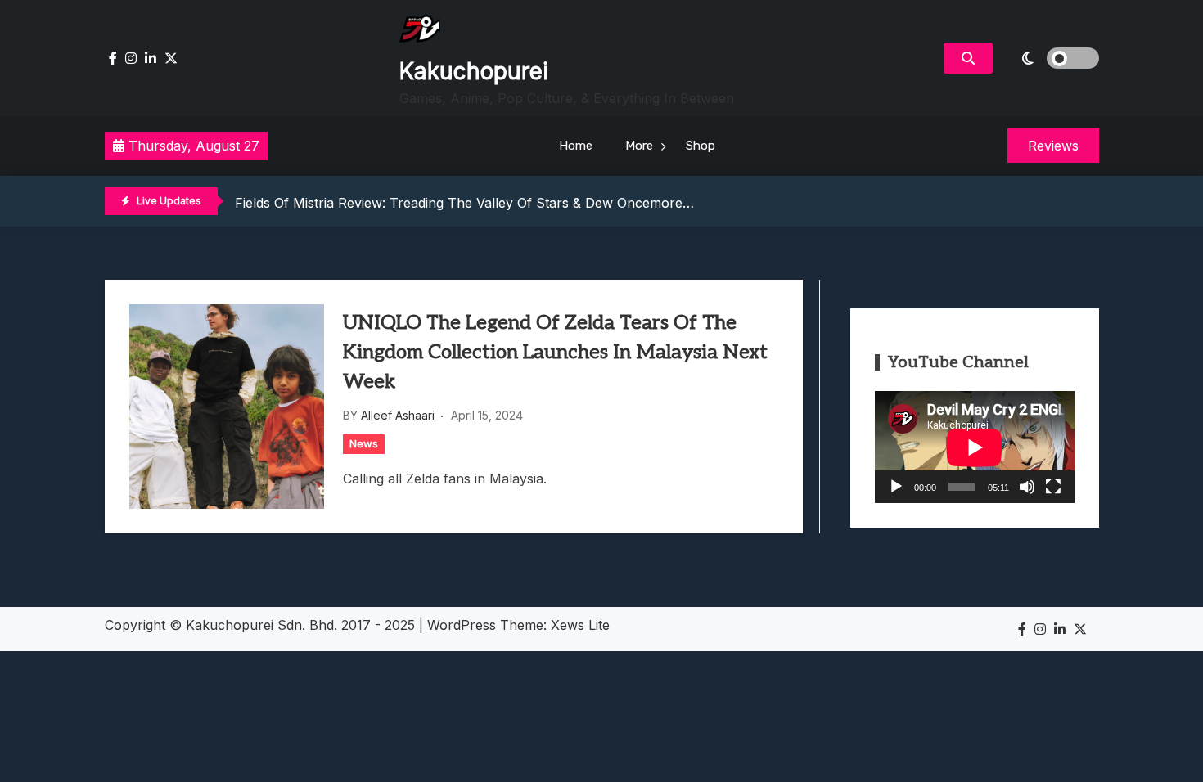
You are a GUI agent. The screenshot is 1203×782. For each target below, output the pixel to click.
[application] (975, 447)
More (639, 145)
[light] (1050, 58)
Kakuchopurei (473, 71)
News (363, 443)
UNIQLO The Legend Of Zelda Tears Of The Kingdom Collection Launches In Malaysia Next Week (555, 352)
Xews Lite (580, 625)
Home (575, 145)
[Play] (896, 487)
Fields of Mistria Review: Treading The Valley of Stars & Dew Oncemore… (464, 202)
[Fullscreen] (1053, 487)
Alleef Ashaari (398, 415)
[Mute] (1027, 487)
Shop (700, 145)
